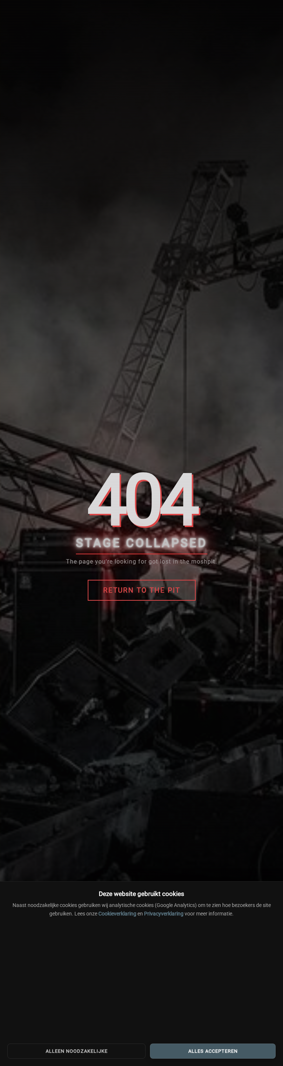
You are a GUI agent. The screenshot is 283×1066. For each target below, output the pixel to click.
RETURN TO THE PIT (141, 590)
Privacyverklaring (164, 914)
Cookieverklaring (117, 914)
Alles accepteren (213, 1051)
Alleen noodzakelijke (77, 1051)
